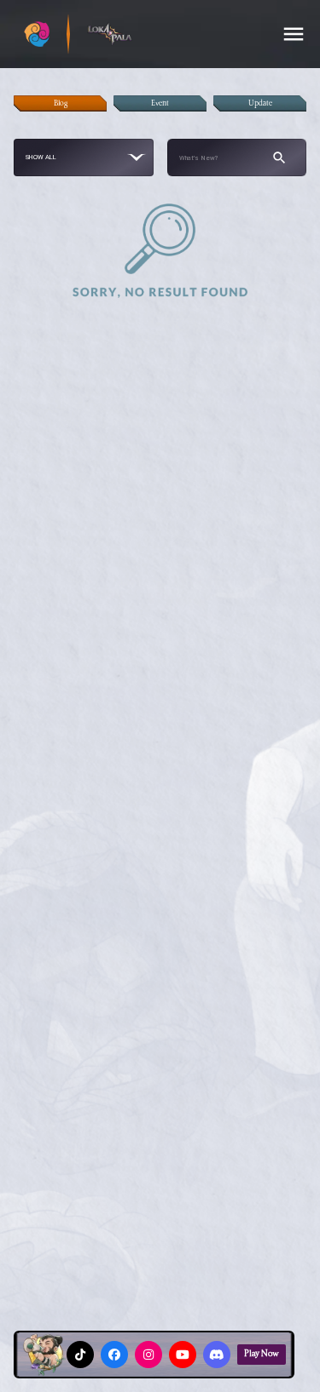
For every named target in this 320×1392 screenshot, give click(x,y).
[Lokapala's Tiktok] (80, 1354)
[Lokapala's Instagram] (148, 1354)
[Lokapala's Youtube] (182, 1354)
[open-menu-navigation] (293, 34)
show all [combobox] (41, 157)
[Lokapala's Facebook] (114, 1354)
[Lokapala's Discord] (216, 1354)
